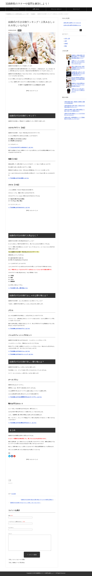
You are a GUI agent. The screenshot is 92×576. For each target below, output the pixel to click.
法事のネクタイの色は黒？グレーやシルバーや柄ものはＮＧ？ (78, 90)
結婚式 (19, 30)
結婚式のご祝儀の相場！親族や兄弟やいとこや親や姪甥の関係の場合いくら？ (78, 57)
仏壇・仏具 (67, 38)
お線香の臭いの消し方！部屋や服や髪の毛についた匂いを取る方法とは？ (78, 73)
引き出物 (13, 493)
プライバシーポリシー (56, 9)
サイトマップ (76, 9)
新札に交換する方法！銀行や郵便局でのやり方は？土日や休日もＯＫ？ (78, 68)
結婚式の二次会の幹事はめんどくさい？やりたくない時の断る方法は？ (78, 85)
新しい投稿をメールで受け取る (17, 562)
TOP (18, 14)
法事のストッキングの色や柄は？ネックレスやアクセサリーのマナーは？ (78, 62)
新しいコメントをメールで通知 (17, 559)
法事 (66, 41)
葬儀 (66, 46)
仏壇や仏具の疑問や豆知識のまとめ (72, 25)
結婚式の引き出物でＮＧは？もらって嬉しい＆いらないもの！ (25, 502)
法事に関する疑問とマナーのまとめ (72, 22)
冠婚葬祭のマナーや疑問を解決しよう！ (28, 3)
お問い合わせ (36, 9)
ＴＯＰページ (16, 9)
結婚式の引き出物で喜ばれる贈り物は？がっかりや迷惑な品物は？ (37, 499)
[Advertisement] (32, 100)
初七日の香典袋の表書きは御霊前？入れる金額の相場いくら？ (78, 79)
